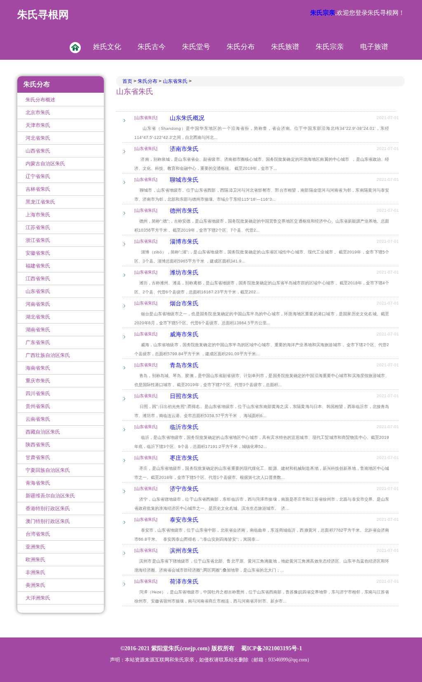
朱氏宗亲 (330, 47)
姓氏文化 (107, 47)
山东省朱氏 (38, 291)
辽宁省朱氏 (38, 176)
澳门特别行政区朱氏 (48, 521)
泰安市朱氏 (184, 519)
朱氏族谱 (285, 47)
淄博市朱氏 (184, 241)
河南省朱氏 (38, 304)
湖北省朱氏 (38, 317)
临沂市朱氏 (184, 427)
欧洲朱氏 (35, 559)
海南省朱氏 (38, 368)
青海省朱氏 (38, 483)
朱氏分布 (241, 47)
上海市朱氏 (38, 215)
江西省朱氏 (38, 278)
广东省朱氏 (38, 342)
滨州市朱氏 (184, 550)
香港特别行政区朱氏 (48, 508)
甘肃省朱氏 (38, 457)
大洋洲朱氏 (38, 598)
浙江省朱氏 (38, 240)
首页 (128, 81)
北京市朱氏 (38, 112)
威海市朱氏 (184, 334)
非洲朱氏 (35, 572)
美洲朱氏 (35, 585)
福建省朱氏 (38, 266)
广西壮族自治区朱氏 (48, 355)
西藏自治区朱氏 (43, 432)
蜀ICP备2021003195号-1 (271, 648)
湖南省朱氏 (38, 330)
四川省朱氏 (38, 393)
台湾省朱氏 (38, 534)
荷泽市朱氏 (184, 581)
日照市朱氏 (184, 396)
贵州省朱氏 (38, 406)
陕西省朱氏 (38, 445)
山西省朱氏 (38, 151)
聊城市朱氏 (184, 179)
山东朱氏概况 (187, 118)
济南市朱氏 (184, 148)
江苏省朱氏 (38, 227)
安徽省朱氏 (38, 253)
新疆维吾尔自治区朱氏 (50, 496)
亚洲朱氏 (35, 547)
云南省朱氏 (38, 419)
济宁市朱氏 (184, 488)
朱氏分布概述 (40, 100)
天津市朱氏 (38, 125)
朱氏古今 (152, 47)
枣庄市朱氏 (184, 458)
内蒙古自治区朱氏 (45, 163)
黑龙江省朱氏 (40, 202)
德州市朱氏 (184, 210)
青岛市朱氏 (184, 365)
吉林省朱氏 (38, 189)
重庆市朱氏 (38, 381)
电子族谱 (374, 47)
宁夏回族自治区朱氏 (48, 470)
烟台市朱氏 (184, 303)
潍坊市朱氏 (184, 272)
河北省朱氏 (38, 138)
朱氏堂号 (196, 47)
